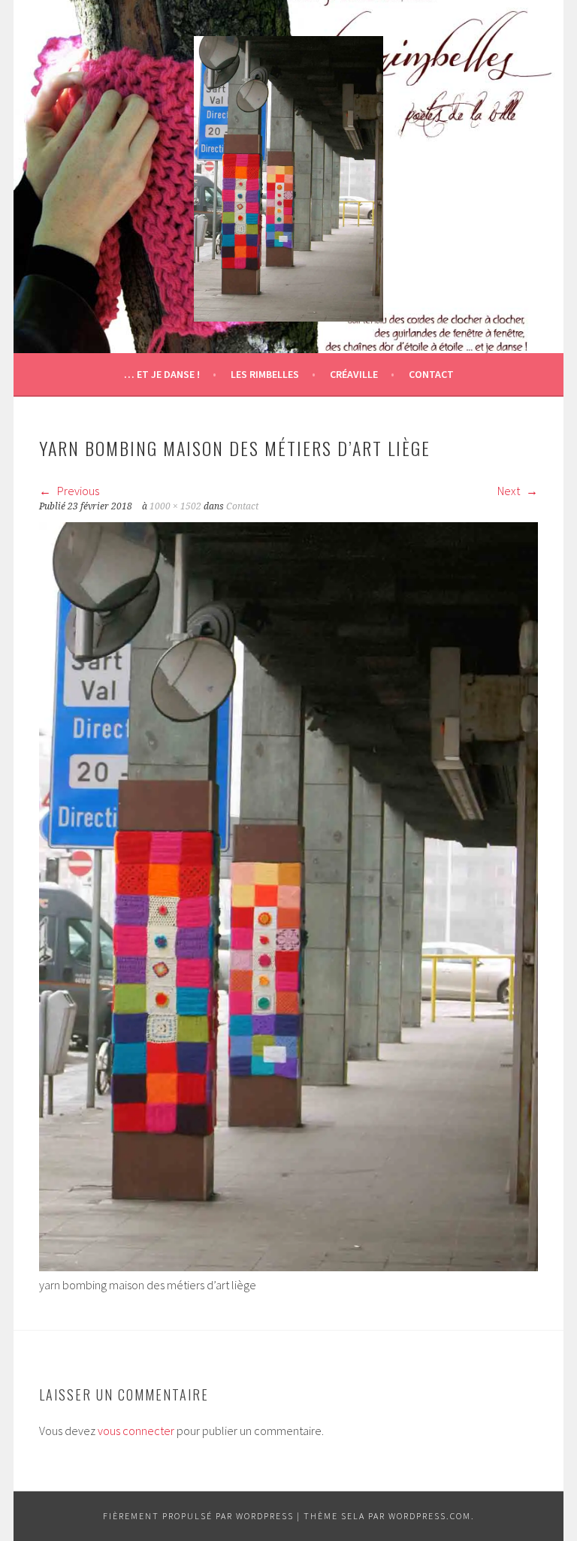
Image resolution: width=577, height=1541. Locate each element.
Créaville (354, 374)
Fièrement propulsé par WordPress (198, 1515)
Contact (431, 374)
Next (509, 490)
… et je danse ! (162, 374)
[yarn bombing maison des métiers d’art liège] (288, 1266)
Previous (77, 490)
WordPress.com (429, 1515)
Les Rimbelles (265, 374)
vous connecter (136, 1430)
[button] (289, 179)
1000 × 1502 (175, 506)
